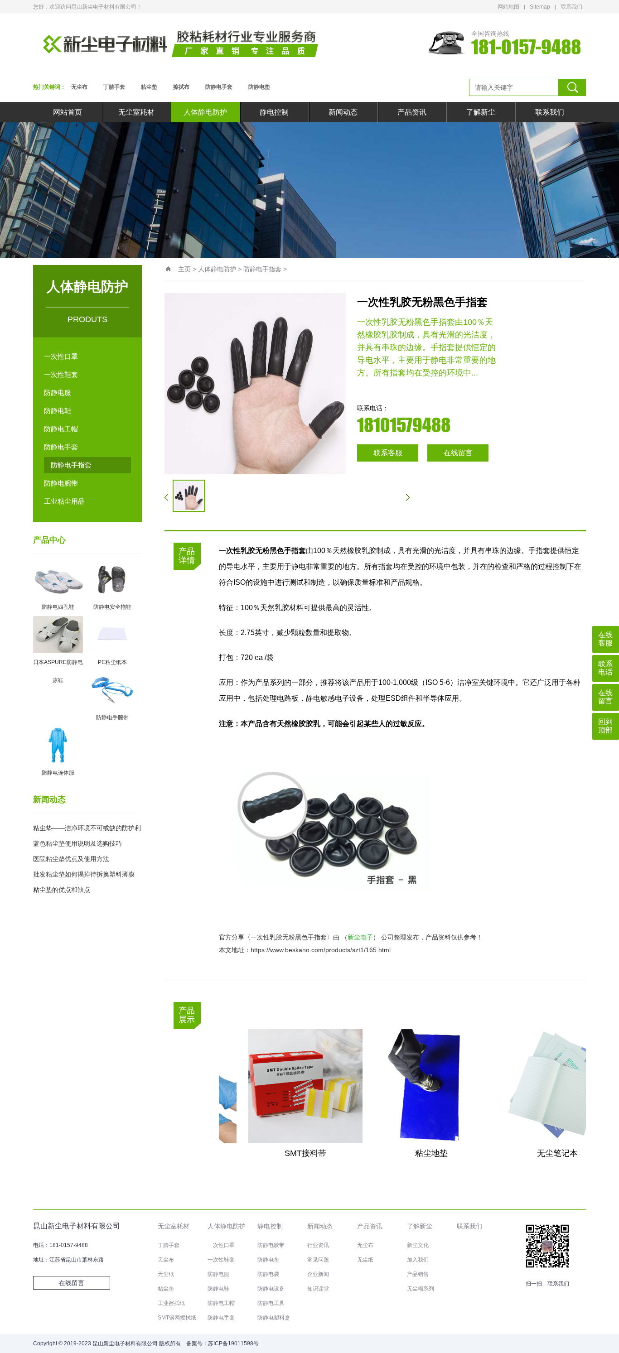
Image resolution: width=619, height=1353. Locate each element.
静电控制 (274, 112)
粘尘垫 (149, 87)
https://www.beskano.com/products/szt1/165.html (321, 949)
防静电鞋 (57, 410)
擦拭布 (181, 87)
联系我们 (571, 7)
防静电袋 (268, 1274)
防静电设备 (271, 1289)
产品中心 (49, 539)
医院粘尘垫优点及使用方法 (71, 858)
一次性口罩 (61, 356)
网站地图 (508, 7)
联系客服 (387, 453)
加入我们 (418, 1260)
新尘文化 (418, 1245)
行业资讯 (318, 1245)
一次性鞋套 (61, 374)
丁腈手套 (114, 87)
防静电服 (57, 392)
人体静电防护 (205, 112)
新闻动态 (343, 112)
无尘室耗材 (136, 112)
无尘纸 (166, 1274)
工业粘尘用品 (64, 501)
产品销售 (418, 1274)
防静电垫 (259, 87)
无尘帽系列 (420, 1289)
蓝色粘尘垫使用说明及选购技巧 (77, 843)
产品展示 (187, 1015)
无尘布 (79, 87)
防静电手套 (218, 87)
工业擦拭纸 (171, 1303)
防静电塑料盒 (273, 1317)
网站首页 (67, 112)
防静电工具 (271, 1303)
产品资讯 (411, 112)
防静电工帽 (61, 429)
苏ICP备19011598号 (233, 1343)
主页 (184, 269)
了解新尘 (480, 112)
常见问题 (318, 1260)
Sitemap (540, 7)
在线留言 (458, 453)
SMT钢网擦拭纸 (177, 1317)
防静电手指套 (71, 465)
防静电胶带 (271, 1245)
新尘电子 (360, 937)
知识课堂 (318, 1289)
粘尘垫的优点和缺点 (61, 889)
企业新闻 (318, 1274)
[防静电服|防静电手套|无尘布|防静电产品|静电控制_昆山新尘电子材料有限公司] (180, 43)
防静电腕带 (61, 483)
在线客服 (605, 639)
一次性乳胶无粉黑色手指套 (289, 937)
